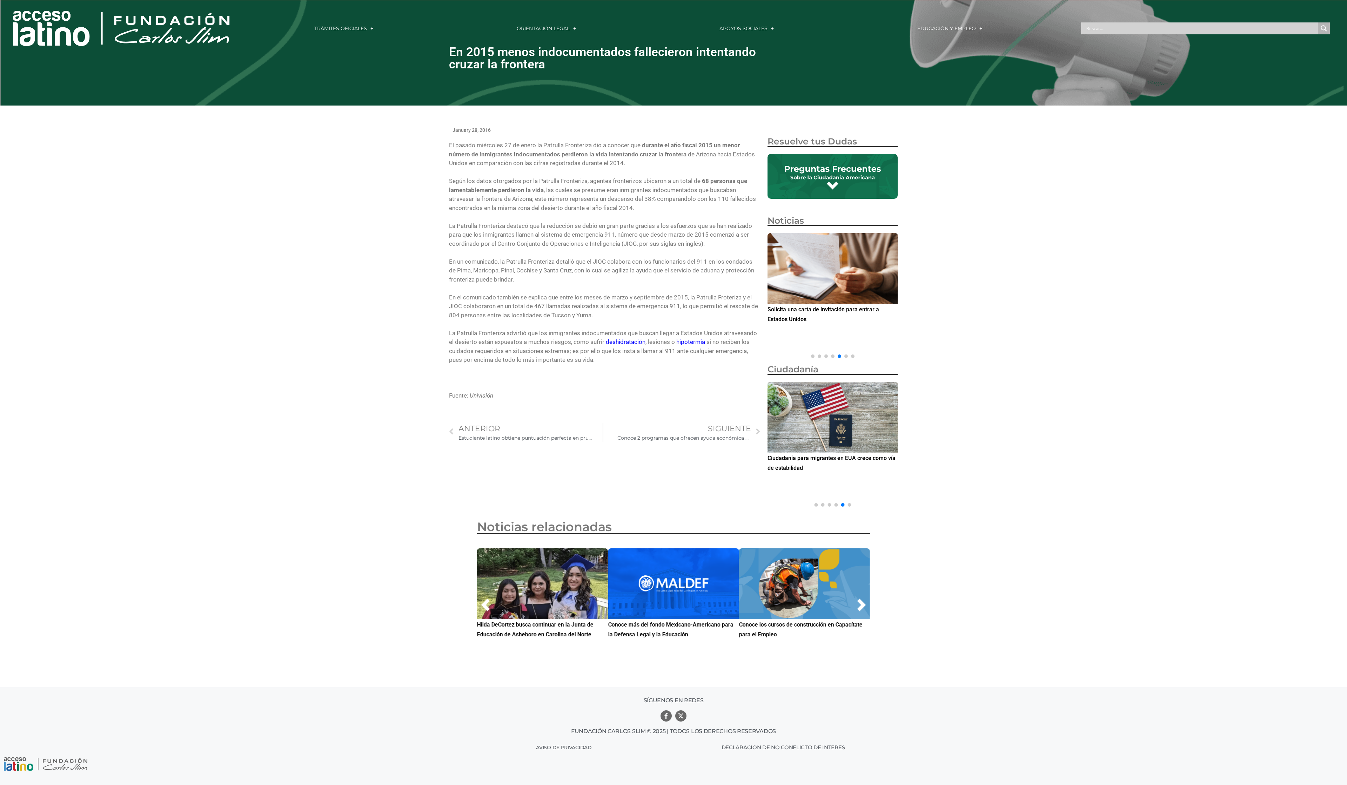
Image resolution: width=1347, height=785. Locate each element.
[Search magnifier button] (1324, 28)
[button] (813, 356)
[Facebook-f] (666, 716)
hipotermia (690, 341)
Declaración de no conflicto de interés (783, 747)
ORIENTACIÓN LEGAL (543, 28)
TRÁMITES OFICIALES (340, 28)
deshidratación (625, 341)
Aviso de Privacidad (563, 747)
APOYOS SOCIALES (743, 28)
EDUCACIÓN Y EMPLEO (946, 28)
